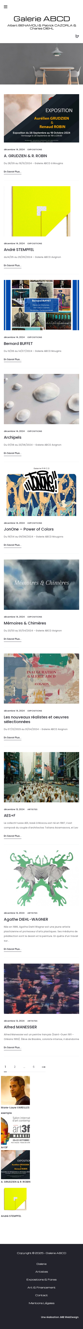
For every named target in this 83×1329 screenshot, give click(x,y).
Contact (41, 1295)
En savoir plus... (12, 171)
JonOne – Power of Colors (29, 529)
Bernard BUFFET (18, 343)
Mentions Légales (41, 1303)
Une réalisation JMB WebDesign (60, 1317)
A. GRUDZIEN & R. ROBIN (25, 156)
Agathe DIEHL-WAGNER (26, 919)
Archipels (12, 437)
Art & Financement (41, 1287)
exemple (6, 1113)
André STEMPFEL (19, 249)
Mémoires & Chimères (25, 623)
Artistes (32, 809)
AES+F (9, 815)
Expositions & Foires (41, 1279)
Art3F (4, 1147)
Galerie (41, 1263)
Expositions (35, 149)
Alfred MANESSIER (20, 1027)
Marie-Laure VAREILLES (15, 1107)
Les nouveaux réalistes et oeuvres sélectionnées (36, 719)
